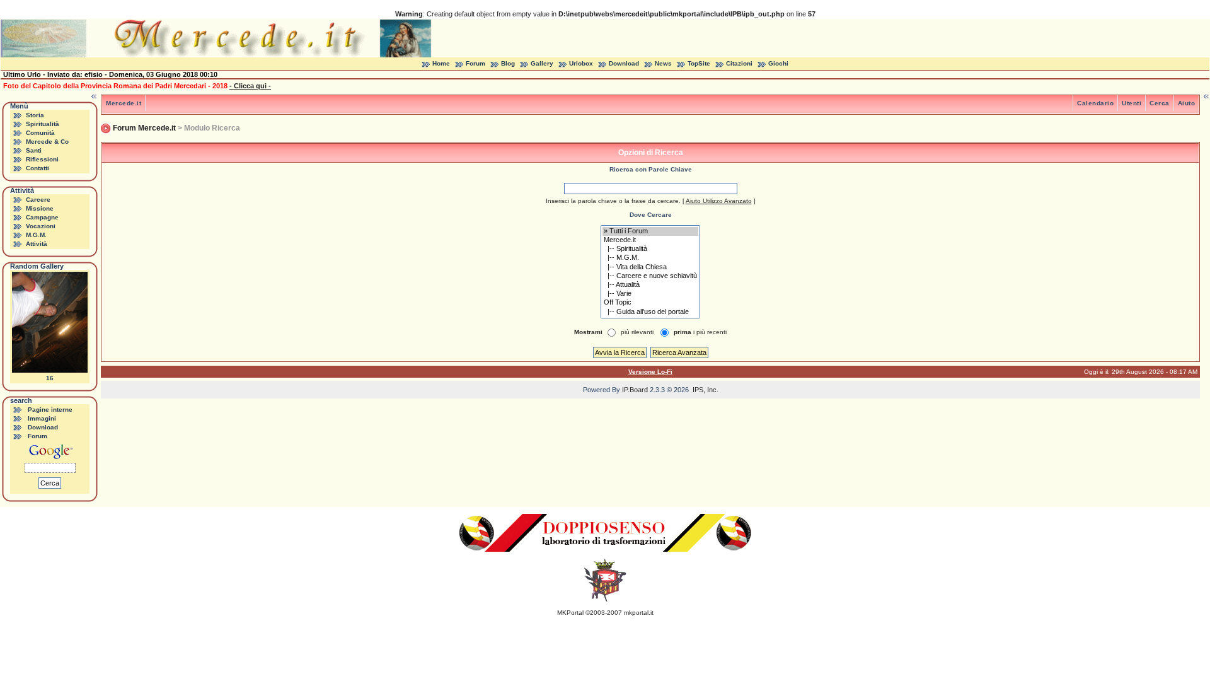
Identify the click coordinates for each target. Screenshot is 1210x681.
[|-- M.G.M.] (650, 257)
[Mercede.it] (650, 240)
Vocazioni (40, 226)
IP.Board (635, 389)
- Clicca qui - (250, 86)
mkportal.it (639, 612)
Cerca (1160, 103)
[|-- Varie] (650, 293)
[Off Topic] (650, 302)
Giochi (778, 63)
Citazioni (739, 63)
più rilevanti (637, 332)
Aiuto (1187, 103)
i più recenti (700, 332)
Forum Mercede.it (144, 128)
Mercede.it (123, 103)
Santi (34, 150)
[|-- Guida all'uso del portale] (650, 312)
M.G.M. (36, 234)
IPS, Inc (705, 389)
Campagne (42, 217)
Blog (508, 63)
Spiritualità (42, 123)
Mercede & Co (47, 141)
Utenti (1131, 103)
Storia (35, 115)
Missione (40, 208)
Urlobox (581, 63)
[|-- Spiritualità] (650, 249)
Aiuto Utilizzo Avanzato (719, 200)
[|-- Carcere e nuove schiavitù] (650, 276)
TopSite (699, 63)
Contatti (37, 168)
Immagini (42, 418)
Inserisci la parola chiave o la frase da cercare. (613, 200)
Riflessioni (42, 159)
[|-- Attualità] (650, 285)
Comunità (40, 132)
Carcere (38, 199)
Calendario (1095, 103)
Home (441, 63)
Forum (475, 63)
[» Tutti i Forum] (650, 231)
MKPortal (570, 612)
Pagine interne (50, 409)
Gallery (542, 63)
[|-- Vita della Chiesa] (650, 267)
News (663, 63)
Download (624, 63)
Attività (36, 243)
